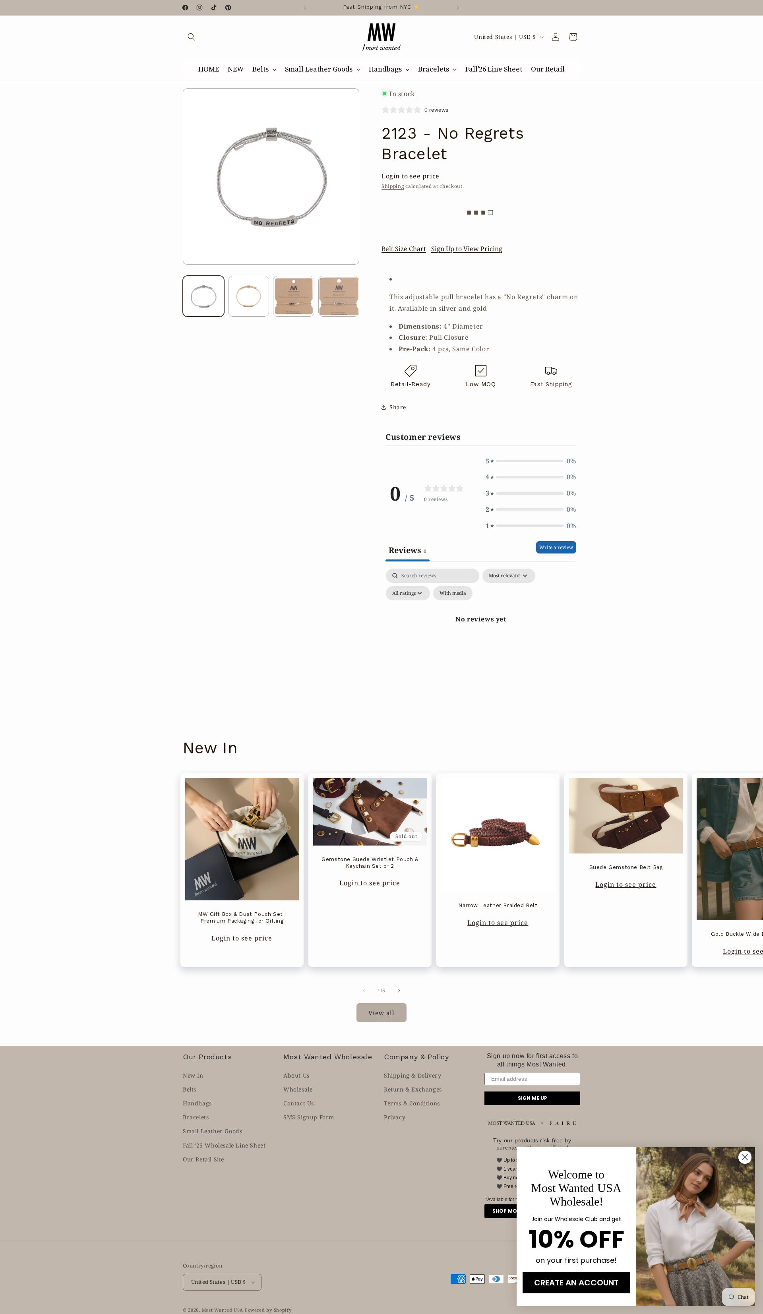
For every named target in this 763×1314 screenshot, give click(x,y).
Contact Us (298, 1103)
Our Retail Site (203, 1159)
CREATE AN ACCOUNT (576, 1282)
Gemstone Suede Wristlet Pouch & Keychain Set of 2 (369, 862)
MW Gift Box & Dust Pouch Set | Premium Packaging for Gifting (242, 917)
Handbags (197, 1103)
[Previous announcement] (305, 7)
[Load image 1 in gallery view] (203, 296)
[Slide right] (399, 990)
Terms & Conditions (412, 1103)
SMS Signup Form (308, 1117)
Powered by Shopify (268, 1310)
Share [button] (397, 407)
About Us (296, 1075)
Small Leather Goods (212, 1131)
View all (381, 1013)
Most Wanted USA (223, 1310)
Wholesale (297, 1089)
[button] (191, 37)
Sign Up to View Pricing (466, 248)
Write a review (556, 547)
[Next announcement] (458, 7)
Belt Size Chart (404, 248)
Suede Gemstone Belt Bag (625, 867)
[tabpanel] (480, 637)
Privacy (394, 1117)
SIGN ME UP (532, 1098)
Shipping (393, 186)
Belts (189, 1089)
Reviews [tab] (407, 550)
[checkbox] (453, 593)
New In (193, 1075)
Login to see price (411, 176)
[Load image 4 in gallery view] (339, 296)
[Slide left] (364, 990)
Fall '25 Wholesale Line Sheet (224, 1145)
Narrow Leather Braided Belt (497, 905)
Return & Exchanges (413, 1089)
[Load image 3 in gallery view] (293, 296)
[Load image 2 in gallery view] (248, 296)
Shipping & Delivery (412, 1075)
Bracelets (196, 1117)
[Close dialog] (745, 1157)
